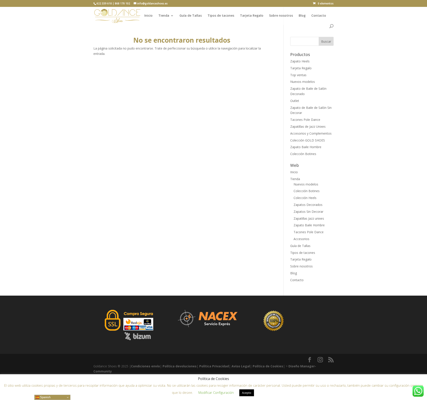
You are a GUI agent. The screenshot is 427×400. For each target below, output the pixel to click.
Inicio (148, 16)
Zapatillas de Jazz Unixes (308, 126)
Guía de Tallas (190, 16)
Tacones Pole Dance (305, 119)
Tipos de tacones (220, 16)
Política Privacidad (214, 366)
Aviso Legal (241, 366)
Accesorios (301, 239)
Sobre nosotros (281, 16)
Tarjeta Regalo (251, 16)
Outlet (294, 101)
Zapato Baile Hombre (305, 147)
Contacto (318, 16)
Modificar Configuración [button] (216, 392)
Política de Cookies (268, 366)
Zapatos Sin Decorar (308, 211)
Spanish (44, 397)
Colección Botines (303, 154)
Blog (302, 16)
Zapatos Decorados (308, 205)
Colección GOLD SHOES (307, 140)
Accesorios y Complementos (311, 133)
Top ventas (298, 75)
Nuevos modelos (302, 82)
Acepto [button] (246, 393)
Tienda (163, 16)
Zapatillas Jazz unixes (309, 218)
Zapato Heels (300, 61)
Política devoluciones (180, 366)
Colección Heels (305, 198)
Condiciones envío (145, 366)
